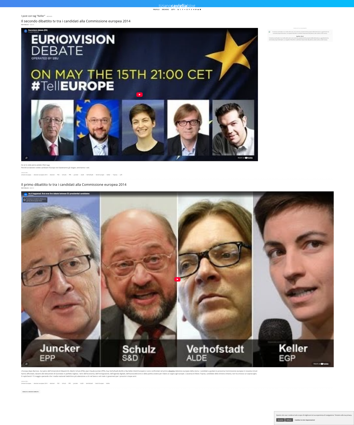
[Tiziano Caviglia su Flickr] (184, 9)
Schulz (64, 383)
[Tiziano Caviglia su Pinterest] (189, 9)
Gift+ (173, 9)
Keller (108, 175)
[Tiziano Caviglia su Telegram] (193, 9)
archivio (49, 16)
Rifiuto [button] (289, 420)
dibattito (171, 371)
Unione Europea (26, 175)
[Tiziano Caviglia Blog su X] (180, 9)
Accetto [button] (280, 420)
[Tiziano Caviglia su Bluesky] (198, 9)
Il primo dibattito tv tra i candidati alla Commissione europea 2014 (73, 184)
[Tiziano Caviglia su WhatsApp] (200, 9)
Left (121, 175)
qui (48, 165)
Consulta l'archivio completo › (30, 391)
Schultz (64, 175)
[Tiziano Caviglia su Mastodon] (195, 9)
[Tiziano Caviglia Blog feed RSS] (178, 9)
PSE (58, 175)
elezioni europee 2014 (40, 175)
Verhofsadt (89, 175)
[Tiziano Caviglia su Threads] (191, 9)
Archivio (165, 9)
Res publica (25, 24)
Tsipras (115, 175)
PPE (70, 175)
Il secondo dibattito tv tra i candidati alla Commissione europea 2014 (75, 21)
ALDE (82, 175)
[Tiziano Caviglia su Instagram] (187, 9)
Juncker (76, 175)
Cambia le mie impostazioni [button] (305, 420)
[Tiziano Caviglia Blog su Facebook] (182, 9)
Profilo (156, 9)
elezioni (52, 175)
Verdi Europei (100, 175)
